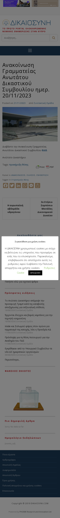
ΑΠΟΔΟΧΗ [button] (35, 272)
